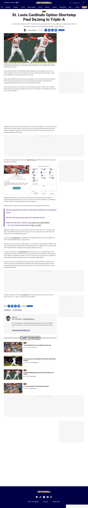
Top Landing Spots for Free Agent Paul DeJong (37, 345)
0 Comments (61, 30)
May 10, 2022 (36, 225)
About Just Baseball (33, 501)
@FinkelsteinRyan (28, 319)
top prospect (23, 251)
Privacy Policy (56, 501)
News (44, 11)
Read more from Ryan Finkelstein (21, 330)
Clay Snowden (33, 388)
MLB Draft (15, 7)
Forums (77, 7)
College (23, 7)
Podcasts (47, 7)
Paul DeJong (7, 310)
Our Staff (45, 501)
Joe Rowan (34, 347)
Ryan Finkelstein (33, 30)
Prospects (8, 7)
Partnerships (63, 7)
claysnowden (33, 376)
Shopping (54, 7)
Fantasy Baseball (32, 7)
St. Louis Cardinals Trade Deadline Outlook (36, 386)
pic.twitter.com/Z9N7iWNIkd (39, 223)
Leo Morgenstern (34, 362)
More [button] (70, 7)
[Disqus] (44, 464)
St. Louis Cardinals (17, 310)
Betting (40, 7)
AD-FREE (84, 7)
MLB (2, 7)
